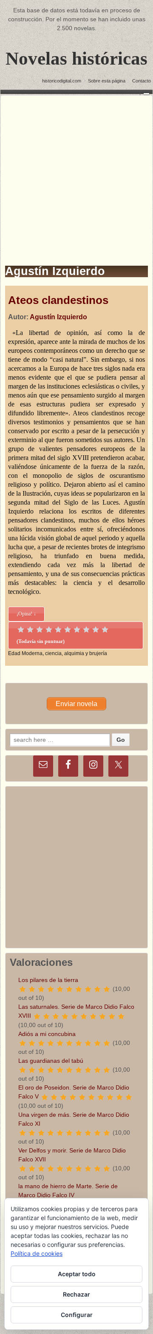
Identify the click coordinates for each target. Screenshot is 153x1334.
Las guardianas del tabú (50, 1060)
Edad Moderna (25, 653)
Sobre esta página (106, 80)
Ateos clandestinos (58, 300)
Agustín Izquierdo (58, 317)
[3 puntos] (39, 629)
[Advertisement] (76, 172)
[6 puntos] (67, 629)
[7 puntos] (77, 629)
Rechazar (76, 1294)
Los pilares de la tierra (48, 979)
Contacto (141, 80)
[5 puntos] (58, 629)
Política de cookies (36, 1253)
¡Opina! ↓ (26, 614)
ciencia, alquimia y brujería (76, 653)
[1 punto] (21, 629)
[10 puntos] (105, 629)
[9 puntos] (95, 629)
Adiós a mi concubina (47, 1033)
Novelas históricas (76, 58)
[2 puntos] (30, 629)
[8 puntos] (86, 629)
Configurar (77, 1314)
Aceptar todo (77, 1273)
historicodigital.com (61, 80)
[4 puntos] (49, 629)
